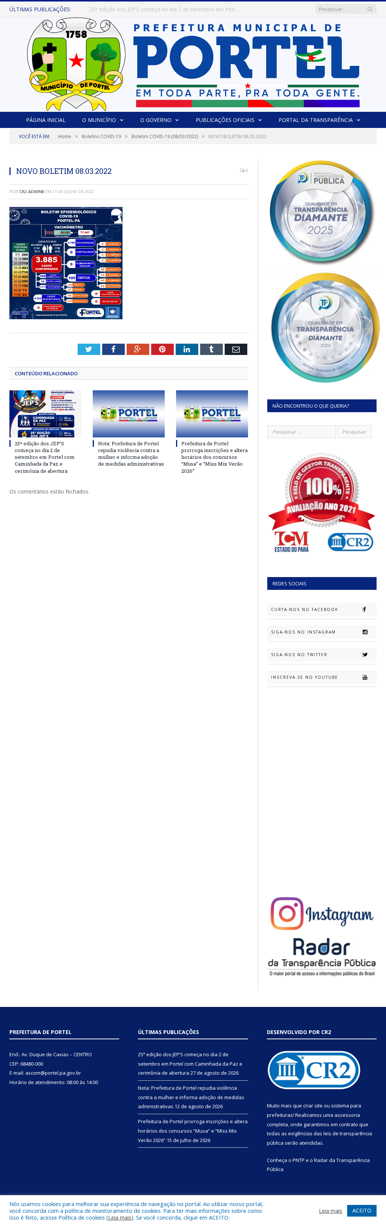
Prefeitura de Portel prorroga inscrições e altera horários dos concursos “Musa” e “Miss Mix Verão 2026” (214, 457)
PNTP (299, 1160)
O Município (99, 119)
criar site (313, 1105)
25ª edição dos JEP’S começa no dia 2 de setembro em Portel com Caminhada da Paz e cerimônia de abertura (45, 457)
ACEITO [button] (361, 1210)
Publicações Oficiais (225, 119)
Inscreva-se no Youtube (304, 677)
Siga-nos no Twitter (299, 654)
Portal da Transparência (316, 119)
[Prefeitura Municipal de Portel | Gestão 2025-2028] (193, 62)
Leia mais (120, 1217)
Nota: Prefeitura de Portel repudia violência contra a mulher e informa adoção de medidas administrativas (167, 9)
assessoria (347, 1115)
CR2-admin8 (31, 191)
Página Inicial (46, 119)
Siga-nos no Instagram (303, 632)
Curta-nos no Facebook (304, 609)
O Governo (156, 119)
